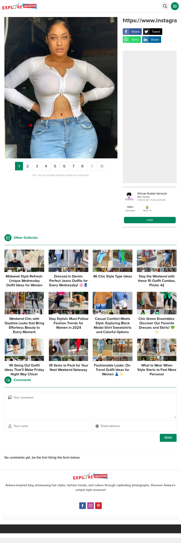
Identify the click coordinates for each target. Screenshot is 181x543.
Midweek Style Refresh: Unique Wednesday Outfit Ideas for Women (24, 280)
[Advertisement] (150, 117)
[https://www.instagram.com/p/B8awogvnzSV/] (60, 156)
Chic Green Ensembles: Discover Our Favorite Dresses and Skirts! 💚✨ (156, 325)
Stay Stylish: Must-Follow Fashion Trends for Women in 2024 (68, 323)
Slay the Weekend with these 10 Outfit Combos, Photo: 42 (157, 280)
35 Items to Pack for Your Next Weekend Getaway (68, 367)
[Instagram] (90, 505)
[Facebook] (82, 505)
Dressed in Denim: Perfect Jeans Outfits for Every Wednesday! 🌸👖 (68, 280)
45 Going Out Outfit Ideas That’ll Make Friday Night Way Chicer (24, 369)
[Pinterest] (98, 505)
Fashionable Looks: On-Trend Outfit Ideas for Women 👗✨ (112, 369)
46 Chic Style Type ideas (112, 276)
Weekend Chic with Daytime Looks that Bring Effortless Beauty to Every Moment (24, 325)
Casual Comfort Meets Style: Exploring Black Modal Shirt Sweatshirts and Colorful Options (113, 325)
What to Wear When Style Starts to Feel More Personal (156, 369)
